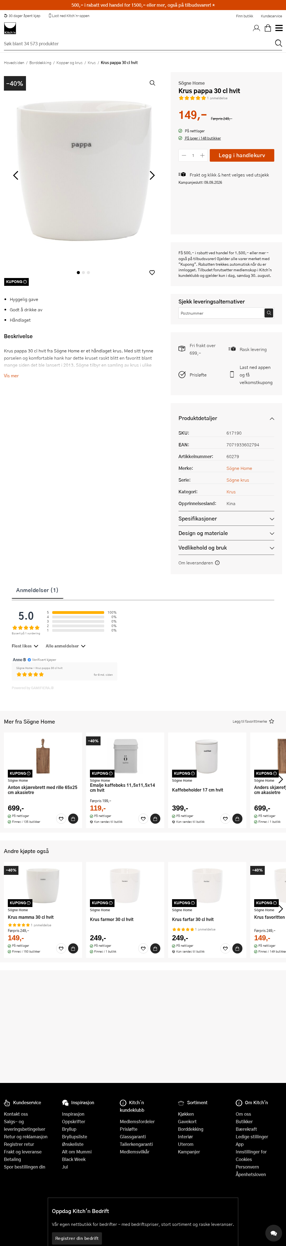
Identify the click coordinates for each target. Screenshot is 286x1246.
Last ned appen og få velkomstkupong (256, 374)
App (240, 1144)
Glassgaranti (133, 1136)
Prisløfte (198, 374)
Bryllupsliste (74, 1136)
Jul (65, 1166)
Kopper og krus (69, 62)
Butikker (244, 1121)
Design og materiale (203, 533)
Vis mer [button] (11, 375)
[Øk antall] (202, 155)
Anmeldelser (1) (37, 590)
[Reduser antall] (184, 155)
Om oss (243, 1114)
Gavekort (187, 1121)
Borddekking (40, 62)
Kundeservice (271, 15)
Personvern (247, 1166)
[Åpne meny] (278, 28)
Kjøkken (186, 1114)
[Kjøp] (73, 819)
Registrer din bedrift (77, 1238)
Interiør (185, 1136)
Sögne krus (238, 480)
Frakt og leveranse (23, 1151)
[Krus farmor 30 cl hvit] (125, 885)
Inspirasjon (73, 1114)
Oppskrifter (73, 1121)
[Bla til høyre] (151, 175)
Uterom (186, 1144)
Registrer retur (19, 1144)
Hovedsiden (14, 62)
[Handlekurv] (267, 28)
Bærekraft (246, 1129)
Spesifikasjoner (197, 518)
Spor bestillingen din (24, 1166)
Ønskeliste (73, 1144)
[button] (152, 272)
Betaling (12, 1159)
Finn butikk (244, 15)
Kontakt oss (16, 1114)
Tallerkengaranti (136, 1144)
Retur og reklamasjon (25, 1136)
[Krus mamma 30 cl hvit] (43, 885)
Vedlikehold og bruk (202, 547)
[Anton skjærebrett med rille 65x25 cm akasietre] (43, 756)
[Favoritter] (61, 819)
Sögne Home (191, 83)
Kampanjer (189, 1151)
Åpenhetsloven (251, 1174)
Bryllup (69, 1129)
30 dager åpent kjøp (24, 15)
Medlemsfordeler (137, 1121)
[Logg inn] (256, 28)
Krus (92, 62)
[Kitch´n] (10, 28)
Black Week (73, 1159)
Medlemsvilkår (134, 1151)
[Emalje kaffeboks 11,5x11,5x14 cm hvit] (125, 756)
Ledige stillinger (252, 1136)
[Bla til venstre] (15, 175)
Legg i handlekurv (242, 155)
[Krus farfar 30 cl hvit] (207, 885)
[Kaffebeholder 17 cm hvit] (207, 756)
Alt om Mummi (77, 1151)
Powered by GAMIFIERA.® (33, 687)
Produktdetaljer (197, 418)
